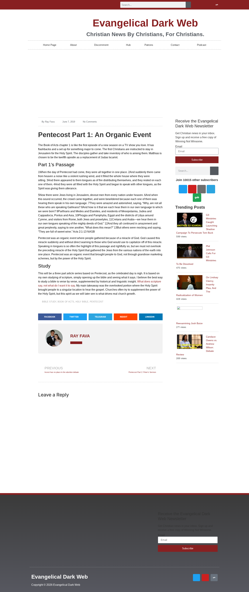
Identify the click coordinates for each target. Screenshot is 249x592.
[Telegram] (211, 189)
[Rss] (201, 189)
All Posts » (76, 342)
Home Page (49, 44)
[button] (50, 316)
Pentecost (96, 301)
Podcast (201, 44)
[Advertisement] (124, 75)
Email (178, 146)
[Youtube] (211, 4)
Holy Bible (82, 301)
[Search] (188, 5)
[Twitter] (205, 4)
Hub (128, 44)
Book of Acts (66, 301)
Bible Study (49, 301)
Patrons (148, 44)
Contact (175, 44)
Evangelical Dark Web (145, 23)
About (73, 44)
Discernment (101, 44)
